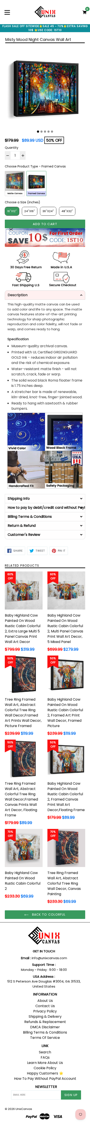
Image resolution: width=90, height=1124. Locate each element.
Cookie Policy (45, 1068)
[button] (45, 295)
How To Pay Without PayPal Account (45, 1078)
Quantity (11, 147)
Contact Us (45, 1005)
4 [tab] (48, 131)
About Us (45, 1000)
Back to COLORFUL (48, 914)
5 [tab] (52, 131)
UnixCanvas (24, 1109)
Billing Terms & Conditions (45, 1032)
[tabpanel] (45, 87)
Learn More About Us (45, 1062)
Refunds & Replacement (45, 1021)
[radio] (15, 183)
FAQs (45, 1057)
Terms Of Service (45, 1037)
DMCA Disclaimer (45, 1027)
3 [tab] (45, 131)
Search (45, 1052)
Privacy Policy (45, 1011)
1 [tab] (38, 131)
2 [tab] (41, 131)
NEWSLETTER (46, 1087)
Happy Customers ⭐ (45, 1073)
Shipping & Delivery (45, 1016)
